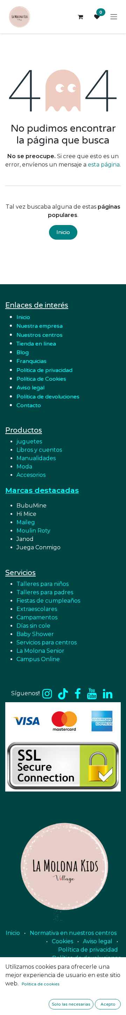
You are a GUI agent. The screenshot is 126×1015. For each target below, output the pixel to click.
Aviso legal (97, 941)
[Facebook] (77, 694)
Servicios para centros (46, 642)
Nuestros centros (39, 335)
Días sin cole (33, 625)
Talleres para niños (42, 584)
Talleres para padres (44, 592)
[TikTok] (63, 694)
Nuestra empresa (40, 326)
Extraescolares (36, 609)
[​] (47, 694)
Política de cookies (40, 984)
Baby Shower (35, 634)
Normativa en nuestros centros (73, 933)
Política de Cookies (41, 378)
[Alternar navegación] (114, 17)
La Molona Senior (40, 651)
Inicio (63, 232)
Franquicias (31, 361)
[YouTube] (92, 694)
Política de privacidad (44, 370)
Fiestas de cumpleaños (48, 600)
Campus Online (38, 659)
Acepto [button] (107, 1004)
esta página (104, 164)
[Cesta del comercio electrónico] (80, 17)
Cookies (62, 941)
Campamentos (36, 617)
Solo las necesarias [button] (71, 1004)
